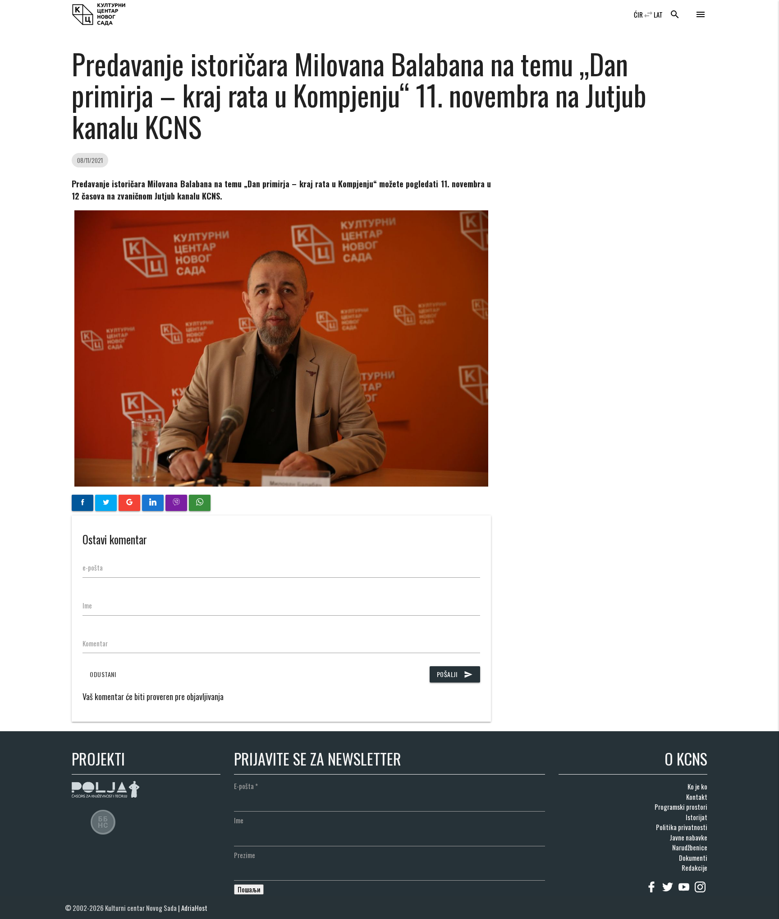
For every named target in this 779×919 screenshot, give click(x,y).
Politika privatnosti (681, 827)
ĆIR (638, 14)
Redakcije (694, 868)
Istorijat (696, 817)
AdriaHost (194, 908)
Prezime (244, 855)
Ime (87, 605)
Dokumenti (693, 858)
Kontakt (696, 797)
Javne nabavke (688, 837)
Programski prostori (681, 807)
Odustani (103, 674)
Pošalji (455, 674)
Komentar (95, 643)
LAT (658, 14)
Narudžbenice (689, 847)
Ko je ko (697, 786)
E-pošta (246, 786)
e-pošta (92, 567)
